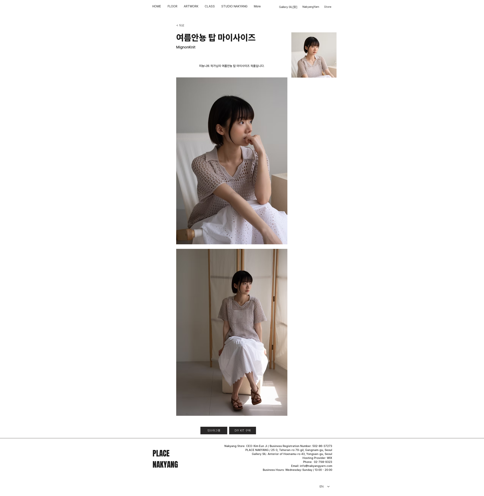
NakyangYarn (310, 7)
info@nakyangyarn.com (316, 466)
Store (327, 7)
